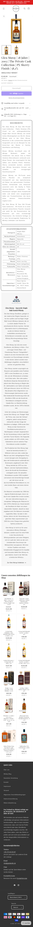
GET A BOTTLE (19, 923)
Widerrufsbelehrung (10, 803)
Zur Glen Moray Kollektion (15, 562)
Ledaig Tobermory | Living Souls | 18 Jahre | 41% (9, 662)
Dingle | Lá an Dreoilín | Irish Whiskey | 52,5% (9, 689)
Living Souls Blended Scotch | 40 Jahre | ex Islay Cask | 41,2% (24, 662)
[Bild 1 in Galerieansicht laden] (6, 50)
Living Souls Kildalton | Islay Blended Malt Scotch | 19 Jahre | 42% (8, 633)
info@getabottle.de (10, 863)
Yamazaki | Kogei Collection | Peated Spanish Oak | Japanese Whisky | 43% (24, 601)
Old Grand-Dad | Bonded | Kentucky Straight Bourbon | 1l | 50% (24, 718)
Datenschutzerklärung (11, 798)
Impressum (7, 786)
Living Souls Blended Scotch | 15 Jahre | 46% (24, 633)
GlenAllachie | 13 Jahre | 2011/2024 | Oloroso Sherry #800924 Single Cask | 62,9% (8, 601)
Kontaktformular (22, 878)
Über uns (6, 769)
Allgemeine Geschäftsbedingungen (15, 794)
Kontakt (6, 782)
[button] (4, 9)
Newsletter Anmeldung (11, 778)
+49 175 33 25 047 (10, 852)
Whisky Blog (7, 774)
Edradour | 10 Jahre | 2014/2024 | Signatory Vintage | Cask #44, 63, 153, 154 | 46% (8, 718)
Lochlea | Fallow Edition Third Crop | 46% (24, 689)
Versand (10, 80)
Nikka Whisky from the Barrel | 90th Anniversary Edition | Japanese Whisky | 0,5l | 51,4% (8, 749)
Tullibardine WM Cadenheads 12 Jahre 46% (24, 748)
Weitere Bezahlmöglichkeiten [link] (16, 98)
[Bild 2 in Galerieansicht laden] (16, 50)
